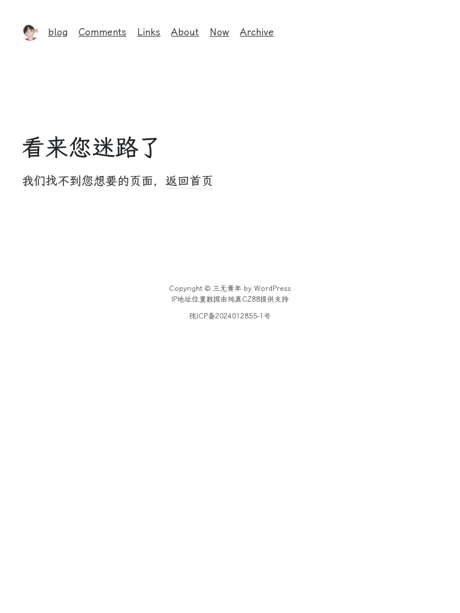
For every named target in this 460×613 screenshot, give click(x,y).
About (185, 32)
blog (58, 32)
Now (219, 32)
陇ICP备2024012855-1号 (230, 316)
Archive (257, 32)
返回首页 (189, 181)
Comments (102, 32)
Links (149, 32)
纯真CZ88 (244, 299)
